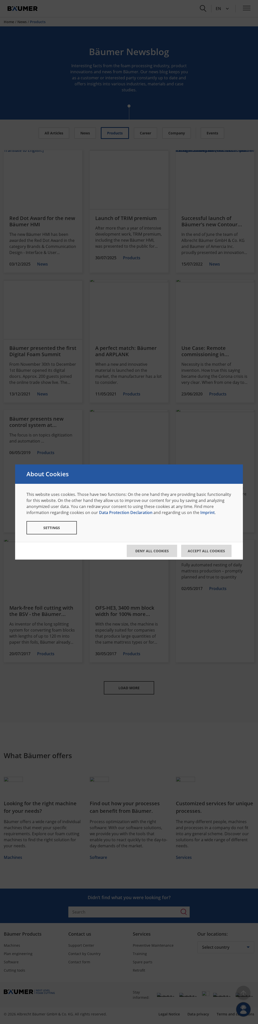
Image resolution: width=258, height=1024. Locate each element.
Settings (51, 527)
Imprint (207, 512)
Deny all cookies (152, 550)
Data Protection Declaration (125, 512)
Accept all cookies (206, 550)
